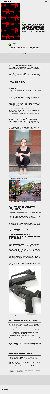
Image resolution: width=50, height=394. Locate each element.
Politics (8, 390)
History (3, 390)
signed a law (15, 343)
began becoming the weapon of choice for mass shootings (22, 223)
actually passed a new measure (17, 359)
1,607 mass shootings (22, 49)
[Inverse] (8, 1)
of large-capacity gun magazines (18, 244)
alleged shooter (19, 47)
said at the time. (17, 229)
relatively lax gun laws (25, 213)
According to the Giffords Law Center (15, 246)
